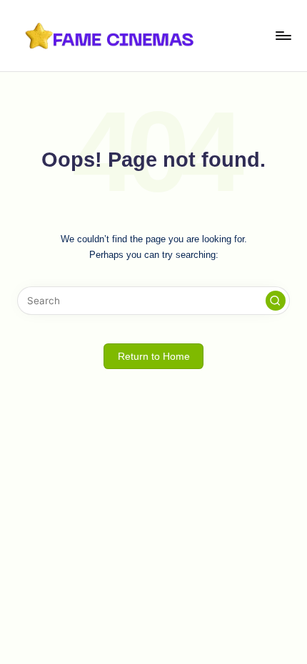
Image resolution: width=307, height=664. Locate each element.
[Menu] (283, 35)
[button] (276, 301)
